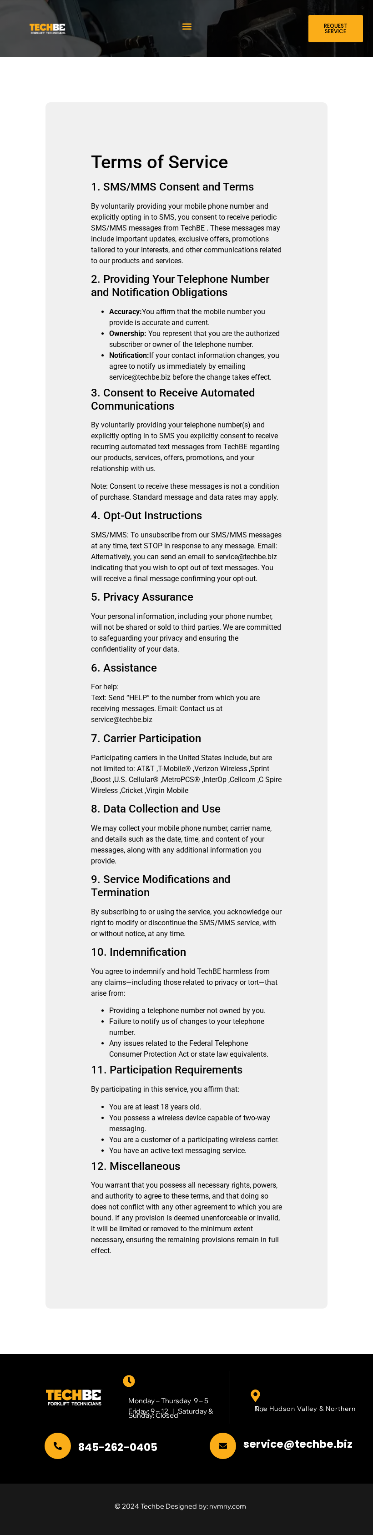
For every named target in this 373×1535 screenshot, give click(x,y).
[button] (187, 26)
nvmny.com (227, 1506)
